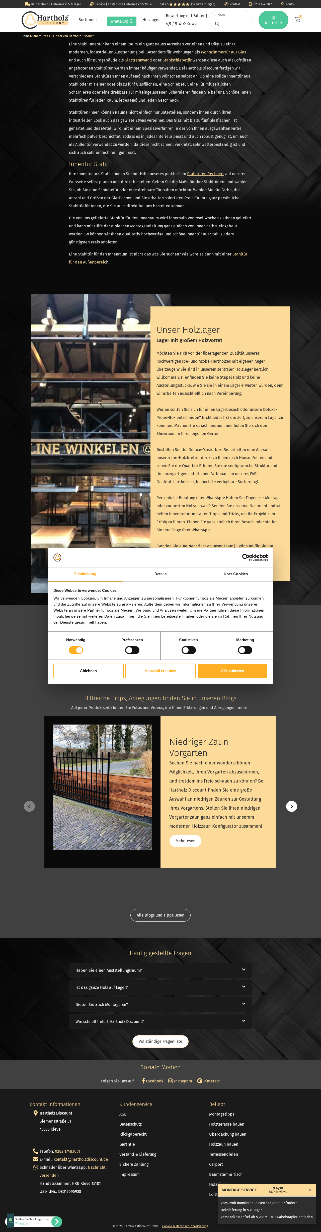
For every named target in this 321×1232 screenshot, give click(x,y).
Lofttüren (217, 1194)
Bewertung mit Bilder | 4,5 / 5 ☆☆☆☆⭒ (186, 19)
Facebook (154, 1081)
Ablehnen (88, 671)
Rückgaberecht (133, 1134)
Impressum (129, 1174)
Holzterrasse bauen (226, 1124)
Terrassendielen (223, 1154)
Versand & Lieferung (137, 1154)
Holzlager (151, 19)
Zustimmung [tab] (85, 574)
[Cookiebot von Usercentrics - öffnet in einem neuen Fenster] (246, 557)
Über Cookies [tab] (236, 574)
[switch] (132, 650)
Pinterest (211, 1081)
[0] (296, 20)
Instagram (182, 1081)
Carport (216, 1164)
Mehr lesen (185, 840)
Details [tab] (160, 574)
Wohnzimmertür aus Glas (223, 52)
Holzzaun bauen (223, 1144)
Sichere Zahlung (133, 1164)
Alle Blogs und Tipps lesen (160, 915)
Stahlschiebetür (177, 60)
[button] (291, 806)
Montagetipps (221, 1114)
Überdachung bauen (227, 1134)
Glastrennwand (138, 60)
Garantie (127, 1144)
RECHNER (273, 23)
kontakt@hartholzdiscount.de (81, 1159)
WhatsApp (120, 21)
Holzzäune (218, 1184)
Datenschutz (130, 1124)
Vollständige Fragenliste (160, 1041)
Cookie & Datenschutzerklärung (185, 1226)
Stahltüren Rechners (205, 173)
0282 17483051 (67, 1151)
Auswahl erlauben (160, 671)
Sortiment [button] (88, 19)
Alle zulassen (232, 671)
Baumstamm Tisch (226, 1174)
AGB (123, 1114)
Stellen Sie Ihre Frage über (32, 1221)
